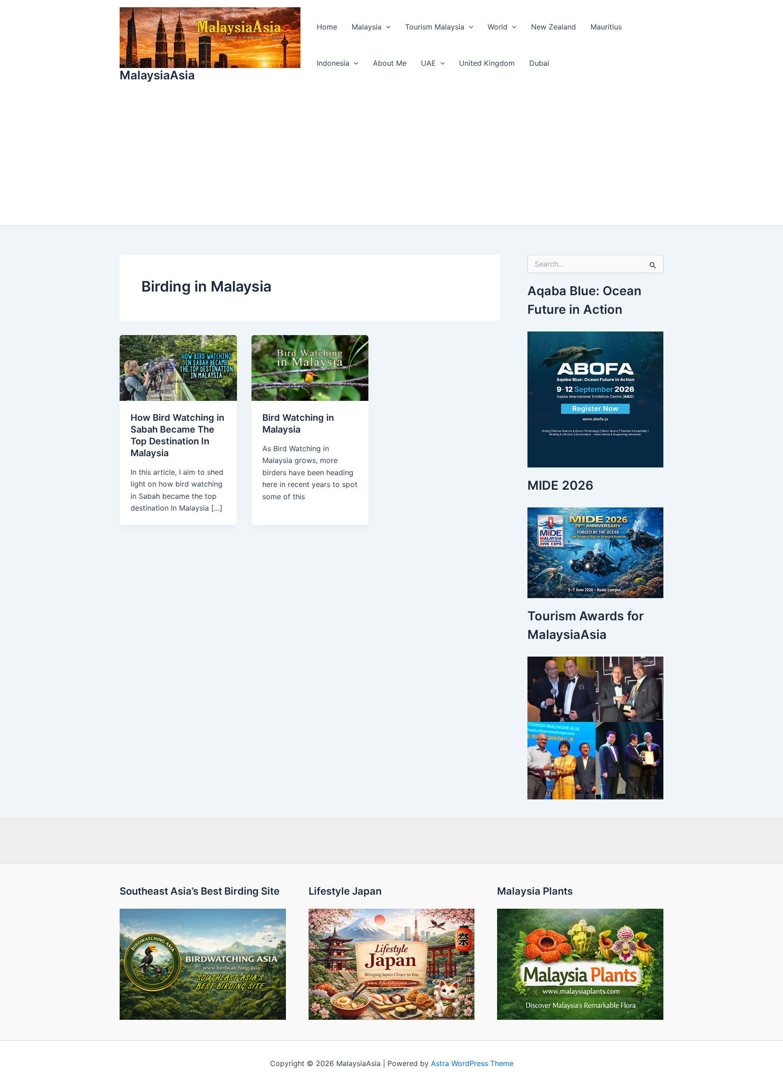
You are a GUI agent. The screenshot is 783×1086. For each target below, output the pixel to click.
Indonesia (333, 63)
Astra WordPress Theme (472, 1063)
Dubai (539, 63)
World (498, 26)
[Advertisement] (391, 157)
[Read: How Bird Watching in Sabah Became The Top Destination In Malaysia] (178, 367)
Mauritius (606, 26)
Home (327, 26)
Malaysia (367, 26)
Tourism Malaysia (434, 26)
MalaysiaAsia (157, 75)
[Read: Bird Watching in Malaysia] (310, 367)
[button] (386, 27)
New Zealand (553, 26)
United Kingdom (487, 63)
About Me (389, 63)
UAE (428, 63)
